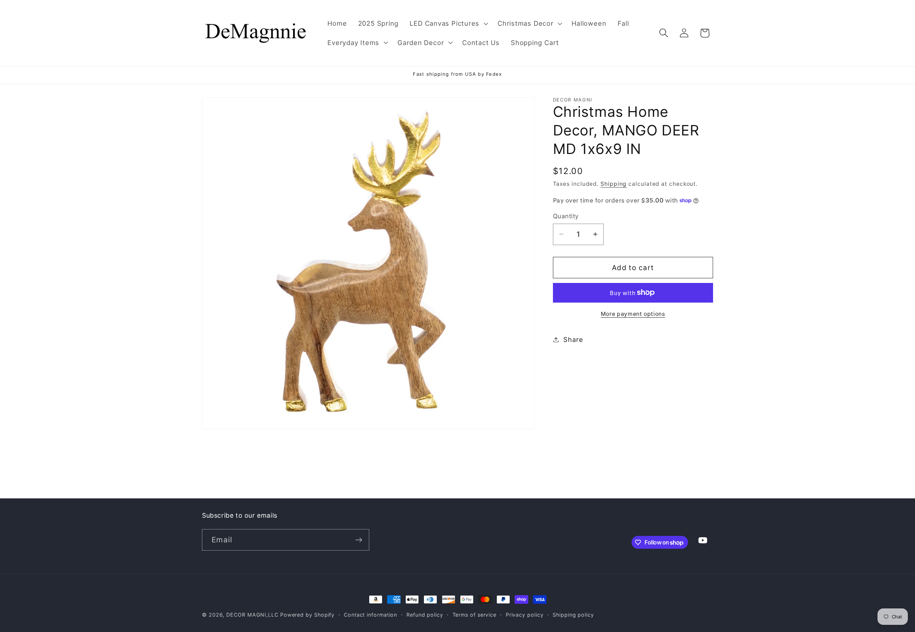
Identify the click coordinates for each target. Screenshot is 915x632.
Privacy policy (525, 615)
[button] (448, 23)
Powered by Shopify (307, 615)
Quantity (566, 216)
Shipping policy (573, 615)
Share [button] (573, 339)
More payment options (633, 313)
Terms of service (474, 615)
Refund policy (424, 615)
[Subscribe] (358, 540)
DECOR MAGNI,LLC (252, 615)
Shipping (613, 183)
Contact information (370, 615)
